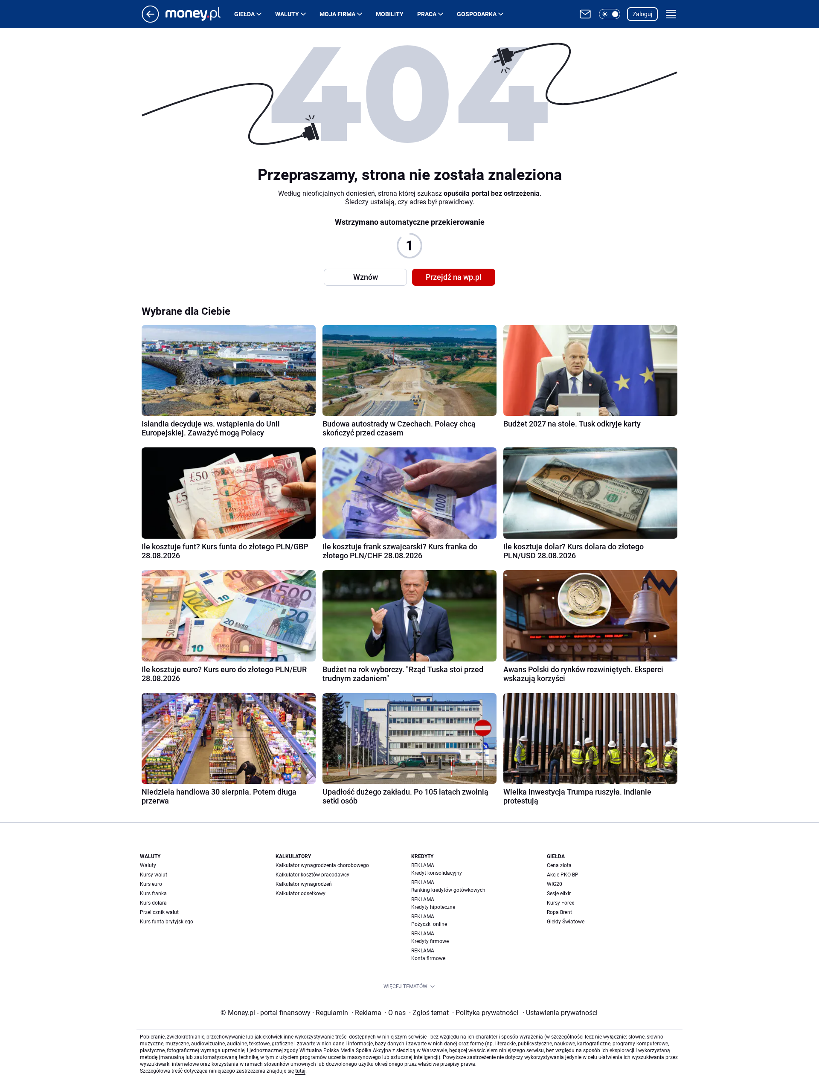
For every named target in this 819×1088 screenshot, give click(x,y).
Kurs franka (153, 894)
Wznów (365, 277)
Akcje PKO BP (562, 875)
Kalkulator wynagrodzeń (304, 884)
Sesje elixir (559, 894)
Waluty (287, 14)
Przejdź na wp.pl (454, 277)
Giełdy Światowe (565, 922)
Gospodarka (477, 14)
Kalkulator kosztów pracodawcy (312, 875)
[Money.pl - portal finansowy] (200, 14)
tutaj (300, 1071)
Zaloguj (642, 14)
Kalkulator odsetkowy (300, 894)
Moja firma (337, 14)
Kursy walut (153, 875)
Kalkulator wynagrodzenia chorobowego (322, 865)
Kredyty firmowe (430, 941)
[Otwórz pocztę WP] (585, 14)
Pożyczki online (429, 924)
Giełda (244, 14)
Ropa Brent (559, 912)
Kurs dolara (153, 903)
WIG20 (554, 884)
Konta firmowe (428, 958)
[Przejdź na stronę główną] (150, 20)
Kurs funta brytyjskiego (166, 922)
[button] (609, 14)
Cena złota (559, 865)
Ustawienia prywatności (560, 1013)
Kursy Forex (560, 903)
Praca (426, 14)
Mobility (390, 14)
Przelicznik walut (159, 912)
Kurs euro (151, 884)
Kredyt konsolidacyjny (436, 873)
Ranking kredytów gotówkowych (448, 890)
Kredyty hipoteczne (433, 907)
